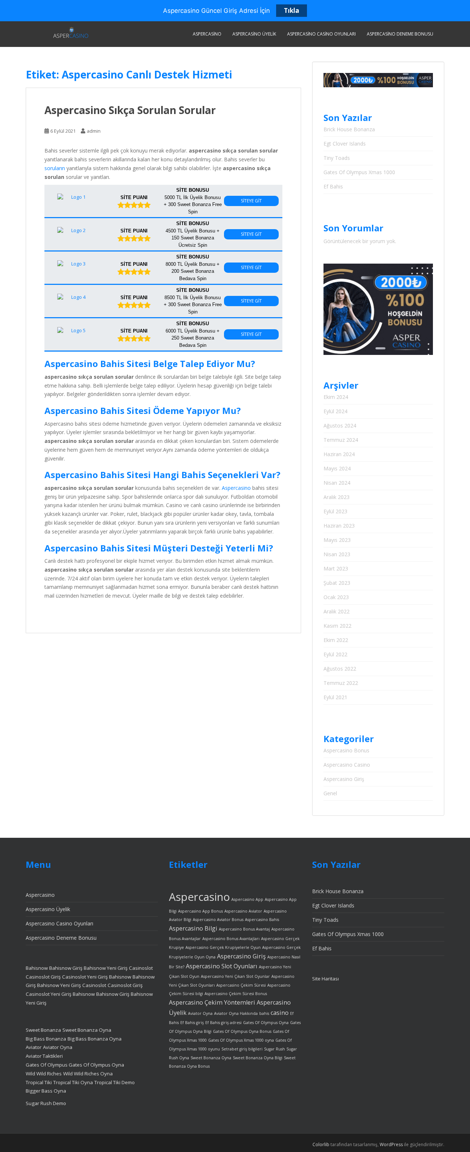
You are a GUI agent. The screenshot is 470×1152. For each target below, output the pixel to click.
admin (94, 131)
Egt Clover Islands (344, 143)
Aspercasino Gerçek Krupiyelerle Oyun (223, 947)
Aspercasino (207, 34)
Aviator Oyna (57, 1047)
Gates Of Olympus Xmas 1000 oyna (241, 1040)
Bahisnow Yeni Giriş (105, 968)
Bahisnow (37, 968)
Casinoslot (141, 968)
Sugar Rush (274, 1049)
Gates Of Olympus (47, 1064)
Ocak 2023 (336, 597)
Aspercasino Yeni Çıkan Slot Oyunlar (235, 976)
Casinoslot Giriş (43, 976)
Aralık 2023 (336, 497)
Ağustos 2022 (339, 668)
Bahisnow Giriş (65, 968)
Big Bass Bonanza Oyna (95, 1038)
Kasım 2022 (337, 625)
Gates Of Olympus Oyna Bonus (242, 1031)
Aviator (33, 1047)
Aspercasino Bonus (346, 750)
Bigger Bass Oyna (46, 1090)
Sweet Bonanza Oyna (86, 1030)
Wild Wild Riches (44, 1073)
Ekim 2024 (335, 396)
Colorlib (320, 1144)
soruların (54, 168)
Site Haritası (325, 978)
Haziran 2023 (339, 525)
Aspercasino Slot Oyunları (221, 966)
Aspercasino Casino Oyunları (321, 34)
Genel (330, 793)
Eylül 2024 (335, 411)
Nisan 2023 (336, 554)
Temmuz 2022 (340, 682)
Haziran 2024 (339, 454)
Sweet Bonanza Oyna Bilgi (257, 1057)
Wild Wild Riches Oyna (88, 1073)
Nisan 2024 (336, 482)
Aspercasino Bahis (262, 919)
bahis (264, 1013)
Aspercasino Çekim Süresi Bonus (236, 993)
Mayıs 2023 (337, 539)
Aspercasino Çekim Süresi (241, 985)
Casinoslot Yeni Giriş (85, 976)
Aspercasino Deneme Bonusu (400, 34)
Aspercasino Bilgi (193, 928)
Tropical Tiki (39, 1082)
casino (280, 1013)
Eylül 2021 (335, 697)
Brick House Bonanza (349, 129)
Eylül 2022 (335, 654)
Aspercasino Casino (346, 764)
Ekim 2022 (335, 639)
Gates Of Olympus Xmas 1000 (359, 172)
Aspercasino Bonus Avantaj (244, 929)
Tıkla (291, 10)
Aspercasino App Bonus (200, 911)
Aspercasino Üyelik (254, 34)
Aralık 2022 (336, 611)
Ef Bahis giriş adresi (223, 1022)
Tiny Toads (336, 157)
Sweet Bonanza (43, 1030)
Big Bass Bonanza (46, 1038)
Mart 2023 (335, 568)
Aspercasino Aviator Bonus (218, 919)
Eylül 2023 (335, 511)
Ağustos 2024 (339, 425)
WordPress (391, 1144)
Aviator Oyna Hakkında (236, 1013)
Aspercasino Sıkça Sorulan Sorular (130, 110)
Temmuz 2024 (340, 439)
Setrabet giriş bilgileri (242, 1049)
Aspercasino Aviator (243, 911)
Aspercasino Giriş (343, 778)
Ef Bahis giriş (192, 1022)
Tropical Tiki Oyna (73, 1082)
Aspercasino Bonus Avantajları (231, 938)
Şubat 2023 (336, 582)
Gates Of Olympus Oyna (96, 1064)
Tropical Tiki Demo (114, 1082)
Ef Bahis (333, 186)
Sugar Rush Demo (46, 1103)
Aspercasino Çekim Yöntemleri (212, 1002)
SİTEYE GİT (251, 201)
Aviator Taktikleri (44, 1056)
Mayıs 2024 (337, 468)
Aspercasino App (247, 899)
